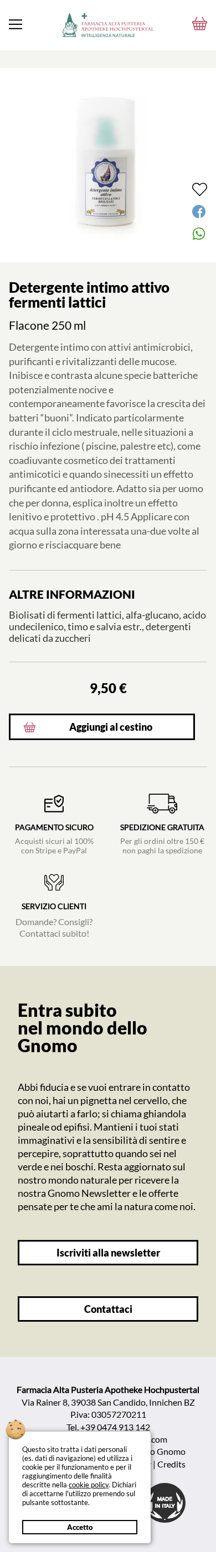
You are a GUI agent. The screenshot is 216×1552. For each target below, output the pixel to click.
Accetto (80, 1527)
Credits (171, 1464)
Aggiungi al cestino (110, 727)
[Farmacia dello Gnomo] (15, 24)
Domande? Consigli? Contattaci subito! (54, 920)
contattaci (108, 1309)
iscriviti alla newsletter (108, 1253)
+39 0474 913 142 (115, 1427)
